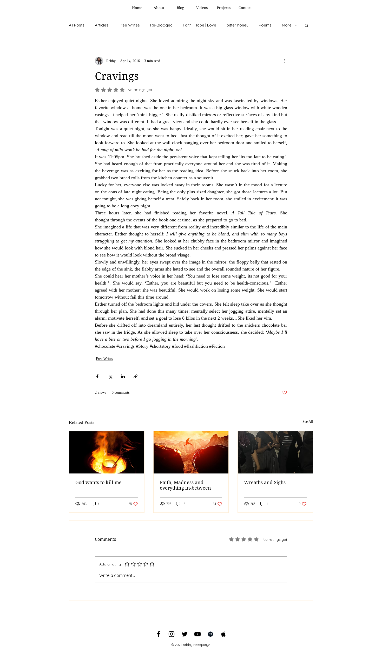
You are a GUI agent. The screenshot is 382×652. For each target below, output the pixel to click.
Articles (101, 25)
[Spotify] (210, 634)
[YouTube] (197, 634)
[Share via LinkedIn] (122, 376)
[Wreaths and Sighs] (275, 452)
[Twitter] (184, 634)
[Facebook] (158, 634)
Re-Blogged (161, 25)
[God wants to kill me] (106, 452)
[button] (306, 25)
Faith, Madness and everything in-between (185, 485)
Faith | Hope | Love (199, 25)
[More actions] (284, 61)
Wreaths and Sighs (265, 482)
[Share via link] (135, 376)
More (287, 25)
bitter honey (237, 25)
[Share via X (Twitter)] (110, 376)
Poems (265, 25)
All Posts (76, 25)
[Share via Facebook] (97, 376)
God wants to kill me (98, 482)
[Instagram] (171, 634)
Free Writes (129, 25)
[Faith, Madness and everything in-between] (191, 452)
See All (307, 422)
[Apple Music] (223, 634)
